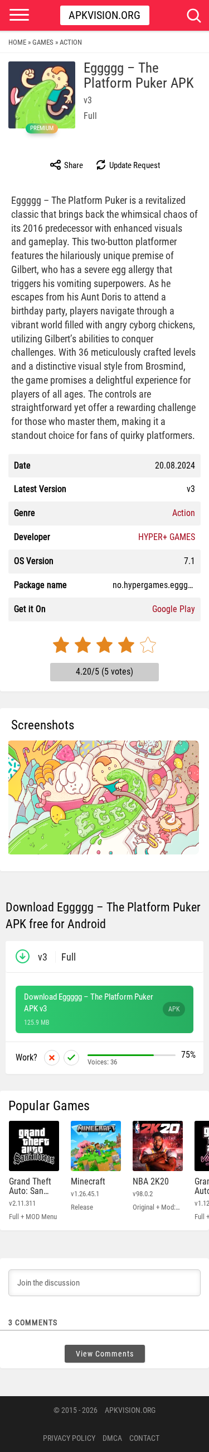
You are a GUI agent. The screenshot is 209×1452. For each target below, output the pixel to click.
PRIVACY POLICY (69, 1438)
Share (72, 165)
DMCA (112, 1438)
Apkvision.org (104, 15)
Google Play (173, 609)
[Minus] (52, 1058)
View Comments (105, 1353)
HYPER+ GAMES (166, 537)
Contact (144, 1438)
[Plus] (71, 1058)
